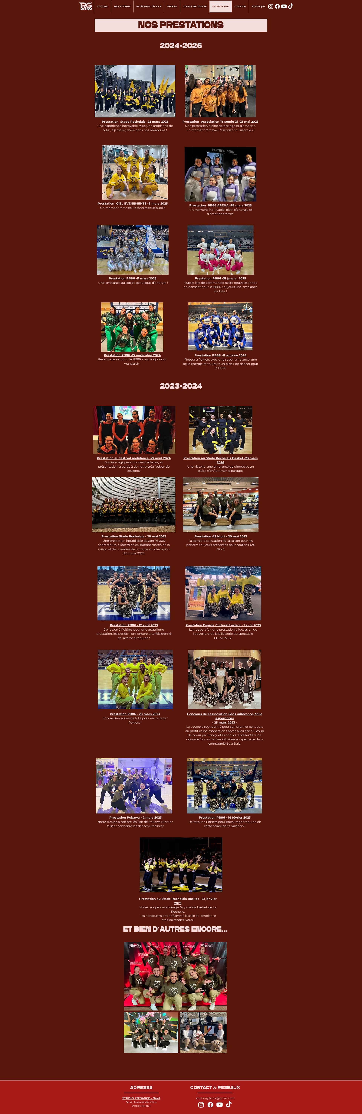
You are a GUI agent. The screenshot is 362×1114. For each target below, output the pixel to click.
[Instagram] (201, 1104)
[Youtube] (284, 6)
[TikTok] (290, 6)
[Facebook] (277, 6)
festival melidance (134, 458)
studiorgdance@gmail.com (215, 1098)
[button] (175, 976)
